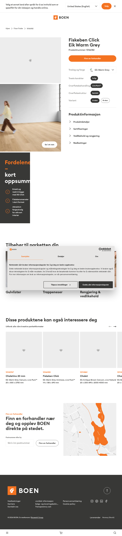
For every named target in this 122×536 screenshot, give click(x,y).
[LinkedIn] (102, 501)
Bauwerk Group (37, 517)
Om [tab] (96, 256)
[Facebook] (107, 501)
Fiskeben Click (51, 375)
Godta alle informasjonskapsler (96, 285)
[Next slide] (114, 326)
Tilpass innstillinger (59, 285)
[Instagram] (93, 501)
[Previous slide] (110, 326)
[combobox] (82, 6)
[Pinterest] (97, 501)
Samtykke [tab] (25, 256)
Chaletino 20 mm (15, 375)
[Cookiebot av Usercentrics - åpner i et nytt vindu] (102, 249)
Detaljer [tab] (61, 256)
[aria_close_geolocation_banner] (114, 6)
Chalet (84, 375)
